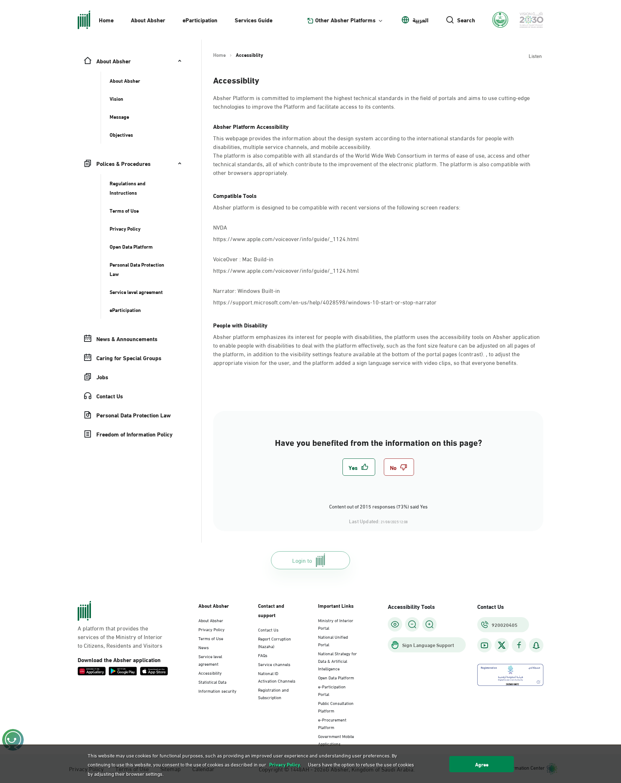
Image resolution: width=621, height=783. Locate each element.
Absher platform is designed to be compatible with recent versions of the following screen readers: (336, 207)
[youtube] (484, 645)
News (203, 647)
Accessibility (210, 672)
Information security (217, 690)
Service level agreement (210, 659)
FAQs (262, 655)
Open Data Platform (336, 677)
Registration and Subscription (273, 693)
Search (466, 19)
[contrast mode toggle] (395, 624)
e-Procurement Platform (332, 723)
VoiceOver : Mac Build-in (244, 258)
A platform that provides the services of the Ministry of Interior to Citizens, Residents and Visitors (120, 637)
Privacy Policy (211, 629)
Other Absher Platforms (345, 19)
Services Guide (253, 19)
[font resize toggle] (412, 624)
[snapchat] (536, 645)
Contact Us (268, 629)
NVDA (220, 226)
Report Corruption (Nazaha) (274, 642)
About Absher (148, 19)
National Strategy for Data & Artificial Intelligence (337, 660)
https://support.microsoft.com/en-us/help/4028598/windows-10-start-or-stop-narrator (325, 302)
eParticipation (200, 19)
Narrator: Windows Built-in (247, 290)
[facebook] (519, 645)
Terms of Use (210, 638)
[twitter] (501, 645)
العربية (420, 19)
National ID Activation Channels (276, 676)
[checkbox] (358, 467)
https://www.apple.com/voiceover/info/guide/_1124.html (286, 238)
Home (106, 19)
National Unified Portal (333, 640)
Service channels (274, 664)
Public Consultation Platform (336, 706)
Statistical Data (212, 681)
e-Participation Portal (332, 690)
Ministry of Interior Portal (335, 624)
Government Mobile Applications (336, 739)
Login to (302, 560)
